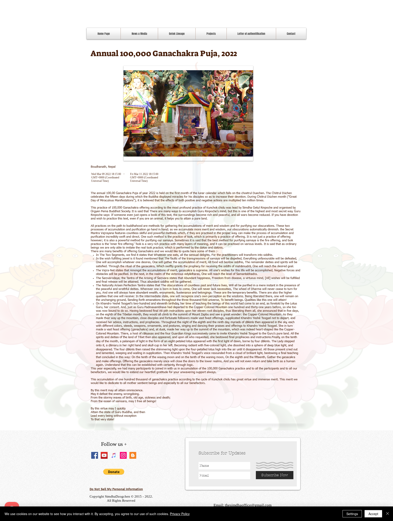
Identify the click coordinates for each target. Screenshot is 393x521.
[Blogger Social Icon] (132, 455)
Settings (352, 513)
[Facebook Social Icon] (94, 455)
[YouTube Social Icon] (104, 455)
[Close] (387, 513)
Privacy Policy (180, 513)
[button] (188, 113)
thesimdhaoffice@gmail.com (248, 505)
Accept (373, 513)
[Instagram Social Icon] (123, 455)
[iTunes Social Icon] (113, 455)
